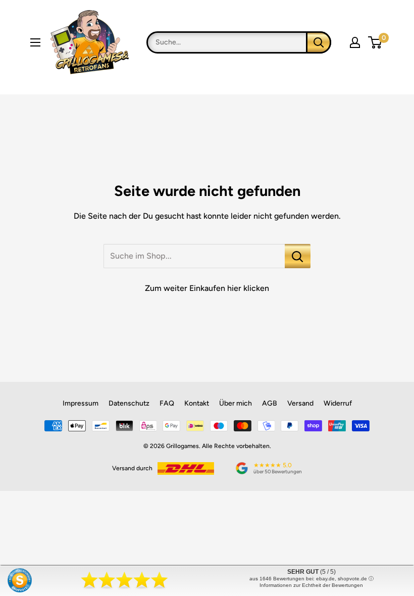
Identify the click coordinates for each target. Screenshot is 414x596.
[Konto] (355, 42)
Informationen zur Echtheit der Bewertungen (311, 585)
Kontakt (196, 403)
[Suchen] (318, 42)
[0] (375, 42)
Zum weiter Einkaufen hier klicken (207, 288)
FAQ (167, 403)
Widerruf (338, 403)
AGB (269, 403)
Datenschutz (129, 403)
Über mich (235, 403)
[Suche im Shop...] (297, 256)
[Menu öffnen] (35, 42)
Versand (300, 403)
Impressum (80, 403)
